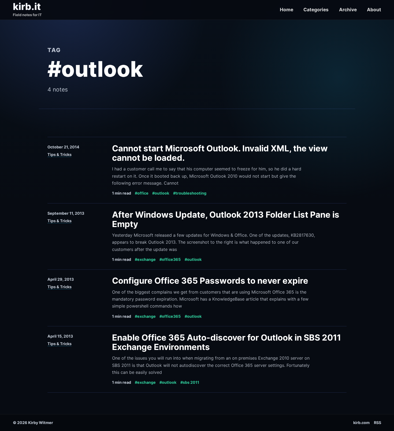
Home (286, 9)
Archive (348, 9)
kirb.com (361, 422)
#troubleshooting (189, 193)
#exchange (145, 259)
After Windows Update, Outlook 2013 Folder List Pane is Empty (225, 219)
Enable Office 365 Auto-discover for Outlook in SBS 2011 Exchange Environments (226, 342)
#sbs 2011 (189, 382)
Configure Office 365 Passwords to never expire (210, 281)
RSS (377, 422)
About (374, 9)
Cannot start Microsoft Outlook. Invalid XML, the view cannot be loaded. (220, 153)
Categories (316, 9)
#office (141, 193)
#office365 (170, 259)
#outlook (160, 193)
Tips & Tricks (59, 154)
